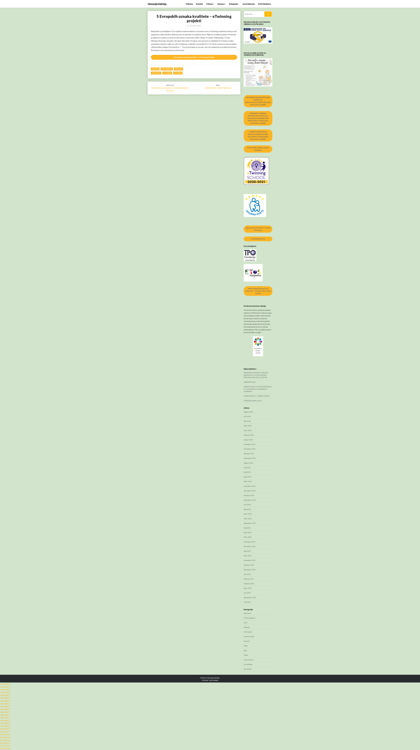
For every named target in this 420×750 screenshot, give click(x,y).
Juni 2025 (247, 467)
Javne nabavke (248, 4)
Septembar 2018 (250, 597)
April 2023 (247, 532)
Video (246, 655)
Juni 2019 (247, 593)
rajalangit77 (5, 684)
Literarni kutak (249, 636)
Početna (189, 4)
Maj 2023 (247, 528)
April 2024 (247, 514)
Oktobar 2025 (249, 454)
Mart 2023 (248, 537)
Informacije (178, 69)
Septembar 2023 (250, 523)
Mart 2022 (248, 556)
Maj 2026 (247, 421)
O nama (209, 4)
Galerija (246, 627)
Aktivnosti (155, 69)
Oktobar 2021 (249, 565)
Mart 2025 (248, 481)
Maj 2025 (247, 472)
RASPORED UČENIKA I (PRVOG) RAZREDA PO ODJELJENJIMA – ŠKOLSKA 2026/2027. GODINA (256, 375)
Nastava (221, 4)
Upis (245, 650)
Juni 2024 (247, 505)
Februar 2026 (249, 435)
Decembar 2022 (249, 542)
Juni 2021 (247, 574)
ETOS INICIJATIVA (258, 239)
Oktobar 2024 (249, 495)
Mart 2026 (248, 430)
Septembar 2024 (250, 500)
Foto (245, 623)
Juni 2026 (247, 416)
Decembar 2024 (249, 486)
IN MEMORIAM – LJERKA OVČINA (257, 396)
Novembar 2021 (250, 560)
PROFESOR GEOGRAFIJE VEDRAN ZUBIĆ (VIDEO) (170, 88)
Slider (246, 646)
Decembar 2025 (249, 444)
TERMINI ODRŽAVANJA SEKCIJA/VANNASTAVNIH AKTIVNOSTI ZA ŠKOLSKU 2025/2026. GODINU (258, 135)
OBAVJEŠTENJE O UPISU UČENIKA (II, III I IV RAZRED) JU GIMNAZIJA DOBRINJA (258, 389)
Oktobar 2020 (249, 584)
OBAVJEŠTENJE (250, 382)
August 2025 (248, 463)
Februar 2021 (249, 579)
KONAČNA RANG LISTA (253, 401)
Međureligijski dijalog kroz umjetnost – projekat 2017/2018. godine (258, 291)
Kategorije (233, 4)
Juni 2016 (247, 602)
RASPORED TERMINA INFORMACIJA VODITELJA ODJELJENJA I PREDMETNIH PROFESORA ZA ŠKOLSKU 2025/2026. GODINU (258, 118)
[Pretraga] (268, 14)
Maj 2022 (247, 551)
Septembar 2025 (250, 458)
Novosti (247, 641)
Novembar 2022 (250, 546)
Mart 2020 (248, 588)
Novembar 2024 (250, 491)
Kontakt (199, 4)
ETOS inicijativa (264, 4)
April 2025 (247, 477)
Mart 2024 (248, 519)
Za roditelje (167, 73)
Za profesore (156, 73)
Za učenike (177, 73)
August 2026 (248, 412)
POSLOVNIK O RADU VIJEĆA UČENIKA (258, 149)
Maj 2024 (247, 509)
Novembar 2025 (250, 449)
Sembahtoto (5, 734)
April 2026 (247, 426)
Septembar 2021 (250, 570)
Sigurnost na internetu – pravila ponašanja (258, 229)
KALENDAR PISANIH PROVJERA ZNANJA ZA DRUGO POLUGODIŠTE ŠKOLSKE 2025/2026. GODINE (258, 101)
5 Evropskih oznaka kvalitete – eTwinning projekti (194, 57)
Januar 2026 (248, 440)
